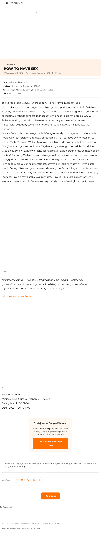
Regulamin (27, 528)
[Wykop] (28, 479)
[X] (22, 479)
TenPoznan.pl (6, 507)
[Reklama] (50, 34)
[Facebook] (16, 479)
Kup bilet (51, 496)
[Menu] (97, 3)
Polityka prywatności (11, 528)
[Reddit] (34, 479)
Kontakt (37, 528)
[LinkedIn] (40, 479)
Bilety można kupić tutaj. (16, 296)
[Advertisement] (50, 226)
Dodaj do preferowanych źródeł (50, 443)
